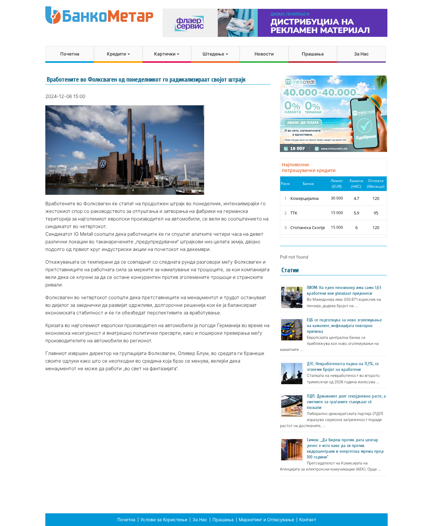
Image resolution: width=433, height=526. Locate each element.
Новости (264, 53)
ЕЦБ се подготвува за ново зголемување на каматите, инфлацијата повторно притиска (344, 325)
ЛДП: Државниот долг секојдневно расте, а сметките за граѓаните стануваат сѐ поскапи (346, 401)
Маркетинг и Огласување (266, 519)
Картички (165, 53)
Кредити (117, 53)
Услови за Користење (163, 519)
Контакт (307, 519)
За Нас (361, 53)
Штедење (214, 53)
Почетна (69, 53)
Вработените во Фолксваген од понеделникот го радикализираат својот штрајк (146, 79)
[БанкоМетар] (99, 15)
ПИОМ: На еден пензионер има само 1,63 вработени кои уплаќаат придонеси (344, 290)
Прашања (313, 53)
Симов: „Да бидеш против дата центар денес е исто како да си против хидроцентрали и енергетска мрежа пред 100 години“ (345, 448)
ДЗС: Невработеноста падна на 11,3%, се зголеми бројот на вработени (343, 366)
